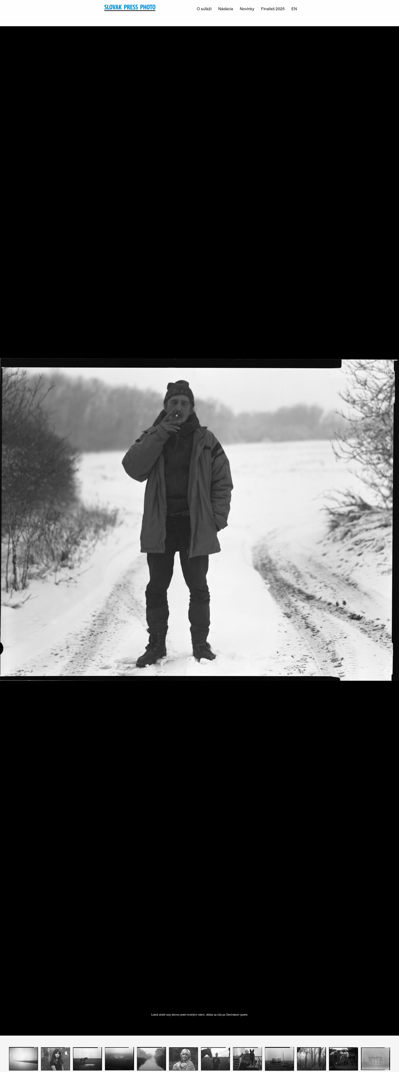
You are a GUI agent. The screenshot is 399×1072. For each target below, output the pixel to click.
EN (294, 8)
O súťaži (204, 8)
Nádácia (225, 8)
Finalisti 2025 (273, 8)
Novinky (247, 8)
